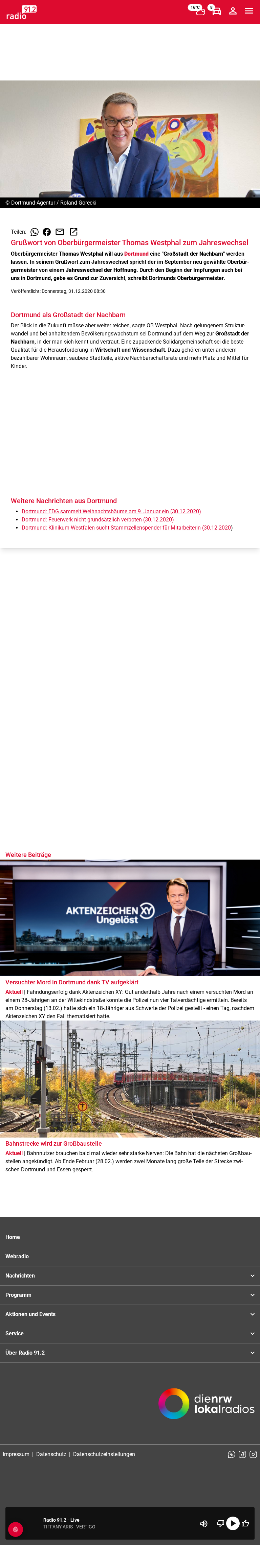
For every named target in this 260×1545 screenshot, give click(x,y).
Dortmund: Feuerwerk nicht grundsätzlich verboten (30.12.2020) (98, 519)
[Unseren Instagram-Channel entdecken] (253, 1454)
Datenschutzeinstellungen (104, 1454)
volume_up (204, 1523)
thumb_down (221, 1523)
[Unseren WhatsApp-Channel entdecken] (232, 1454)
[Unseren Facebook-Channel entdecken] (242, 1454)
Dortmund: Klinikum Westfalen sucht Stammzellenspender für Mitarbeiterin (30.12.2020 (126, 527)
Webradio (17, 1256)
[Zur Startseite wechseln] (21, 12)
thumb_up (245, 1523)
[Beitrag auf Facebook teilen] (47, 232)
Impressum (16, 1454)
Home (12, 1237)
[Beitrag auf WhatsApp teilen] (34, 232)
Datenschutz (51, 1454)
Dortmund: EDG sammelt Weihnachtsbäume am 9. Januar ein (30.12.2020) (111, 511)
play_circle (233, 1523)
